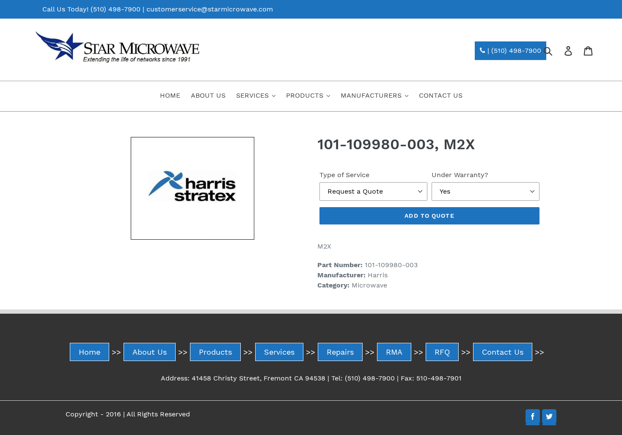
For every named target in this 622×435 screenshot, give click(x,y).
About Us (149, 351)
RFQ (442, 351)
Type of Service (344, 175)
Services (279, 351)
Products (215, 351)
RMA (394, 351)
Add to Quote (429, 215)
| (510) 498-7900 (513, 51)
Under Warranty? (460, 175)
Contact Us (502, 351)
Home (89, 351)
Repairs (340, 351)
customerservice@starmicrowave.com (209, 9)
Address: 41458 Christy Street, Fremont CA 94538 (243, 378)
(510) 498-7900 (115, 9)
